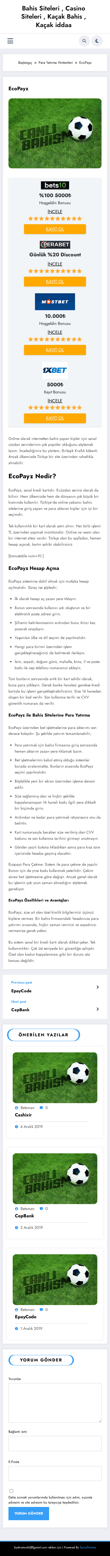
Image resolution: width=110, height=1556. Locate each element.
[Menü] (10, 41)
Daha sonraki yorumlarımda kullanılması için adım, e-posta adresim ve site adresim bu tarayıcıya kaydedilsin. (50, 1500)
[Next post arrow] (97, 1009)
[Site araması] (84, 41)
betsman (27, 1107)
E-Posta (13, 1461)
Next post (18, 1002)
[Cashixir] (55, 1077)
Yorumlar (14, 1378)
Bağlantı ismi (17, 1431)
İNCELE (55, 211)
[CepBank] (55, 1178)
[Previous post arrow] (97, 987)
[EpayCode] (55, 1279)
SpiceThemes (88, 1547)
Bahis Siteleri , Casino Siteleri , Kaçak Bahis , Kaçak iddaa (53, 16)
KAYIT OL (55, 229)
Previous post (21, 982)
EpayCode (21, 991)
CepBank (20, 1010)
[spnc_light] (97, 41)
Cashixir (23, 1115)
